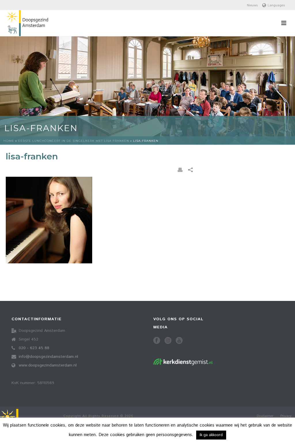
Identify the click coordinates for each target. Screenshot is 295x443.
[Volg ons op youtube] (179, 341)
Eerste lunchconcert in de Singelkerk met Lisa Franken (73, 141)
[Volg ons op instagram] (167, 341)
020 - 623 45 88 (34, 348)
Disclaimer (265, 416)
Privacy (286, 416)
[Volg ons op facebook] (156, 341)
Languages (276, 5)
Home (8, 141)
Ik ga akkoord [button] (211, 435)
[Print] (180, 170)
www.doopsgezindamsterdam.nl (48, 365)
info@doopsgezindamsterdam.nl (48, 356)
